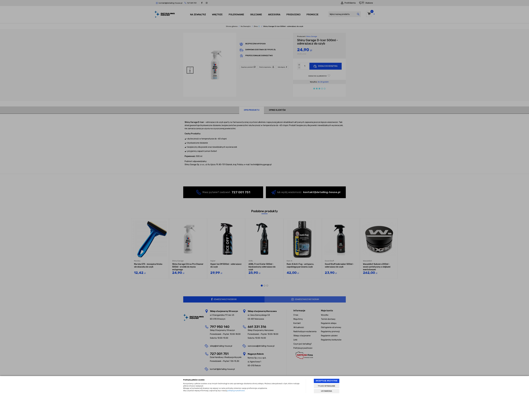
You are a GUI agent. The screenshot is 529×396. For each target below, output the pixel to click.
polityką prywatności (236, 391)
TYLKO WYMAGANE (326, 386)
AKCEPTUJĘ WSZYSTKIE (327, 381)
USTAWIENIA (326, 391)
